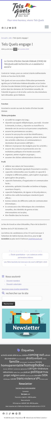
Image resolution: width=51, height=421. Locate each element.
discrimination (10, 358)
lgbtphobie (24, 369)
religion (15, 375)
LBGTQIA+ (10, 369)
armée (10, 355)
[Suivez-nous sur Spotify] (13, 28)
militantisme (8, 372)
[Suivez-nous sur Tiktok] (8, 28)
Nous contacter (25, 400)
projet (7, 375)
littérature (43, 368)
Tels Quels (11, 418)
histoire (39, 362)
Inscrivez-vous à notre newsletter (15, 289)
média (15, 372)
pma (22, 372)
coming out (36, 355)
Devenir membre (13, 281)
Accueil (4, 38)
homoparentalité (12, 365)
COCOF (43, 406)
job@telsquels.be (35, 239)
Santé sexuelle (29, 376)
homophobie (34, 365)
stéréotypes (6, 379)
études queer (44, 379)
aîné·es (16, 355)
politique (37, 372)
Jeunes (5, 369)
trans (20, 378)
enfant (38, 358)
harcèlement (31, 362)
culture (47, 355)
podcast (27, 372)
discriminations (21, 359)
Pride (45, 372)
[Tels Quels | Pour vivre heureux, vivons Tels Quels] (25, 10)
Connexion (25, 391)
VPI (38, 378)
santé (22, 375)
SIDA (45, 375)
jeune (48, 366)
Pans (18, 372)
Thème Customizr (41, 418)
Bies (20, 355)
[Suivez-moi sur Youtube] (10, 28)
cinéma (25, 355)
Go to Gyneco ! (23, 362)
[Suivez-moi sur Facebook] (3, 28)
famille (14, 361)
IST (45, 366)
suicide (13, 379)
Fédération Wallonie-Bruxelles (27, 406)
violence (29, 378)
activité (4, 355)
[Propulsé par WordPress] (24, 417)
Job (10, 38)
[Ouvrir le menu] (47, 27)
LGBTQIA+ (32, 368)
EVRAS (44, 359)
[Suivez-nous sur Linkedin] (16, 28)
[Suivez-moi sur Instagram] (5, 28)
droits (30, 358)
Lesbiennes (17, 369)
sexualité (38, 375)
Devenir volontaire (13, 284)
